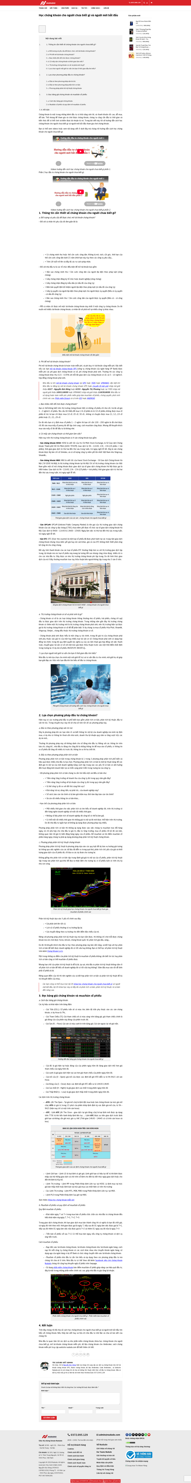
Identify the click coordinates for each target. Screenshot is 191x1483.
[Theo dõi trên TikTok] (133, 1434)
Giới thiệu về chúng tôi (105, 1449)
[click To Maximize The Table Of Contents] (42, 29)
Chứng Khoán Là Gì (55, 951)
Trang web (99, 1408)
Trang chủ (43, 8)
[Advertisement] (80, 239)
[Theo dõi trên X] (136, 1434)
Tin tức (84, 8)
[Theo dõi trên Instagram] (130, 1434)
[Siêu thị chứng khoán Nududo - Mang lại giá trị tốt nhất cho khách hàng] (48, 3)
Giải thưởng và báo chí (105, 1456)
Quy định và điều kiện (105, 1466)
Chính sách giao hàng (76, 1459)
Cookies (71, 1449)
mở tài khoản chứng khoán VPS (63, 369)
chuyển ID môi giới (100, 386)
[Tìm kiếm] (144, 3)
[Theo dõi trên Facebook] (127, 1434)
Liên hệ (106, 8)
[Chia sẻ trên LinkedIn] (88, 1354)
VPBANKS (105, 383)
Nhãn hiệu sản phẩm (104, 1463)
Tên (43, 1408)
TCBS (93, 383)
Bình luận (45, 1390)
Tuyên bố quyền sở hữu (105, 1459)
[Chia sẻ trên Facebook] (73, 1354)
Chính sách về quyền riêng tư (79, 1466)
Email (70, 1408)
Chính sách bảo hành (76, 1456)
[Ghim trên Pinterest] (84, 1354)
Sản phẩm (65, 8)
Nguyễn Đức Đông (69, 1365)
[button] (147, 3)
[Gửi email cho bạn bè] (80, 1354)
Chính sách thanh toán (76, 1463)
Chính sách (95, 8)
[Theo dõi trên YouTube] (149, 1434)
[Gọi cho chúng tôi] (145, 1434)
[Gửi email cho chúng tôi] (142, 1434)
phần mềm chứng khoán (63, 1268)
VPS (84, 383)
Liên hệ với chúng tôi (104, 1473)
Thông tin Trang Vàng (105, 1470)
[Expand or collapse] (41, 37)
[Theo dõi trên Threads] (139, 1434)
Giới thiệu (53, 8)
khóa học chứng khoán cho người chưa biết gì (93, 984)
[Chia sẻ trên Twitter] (77, 1354)
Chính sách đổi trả (75, 1452)
